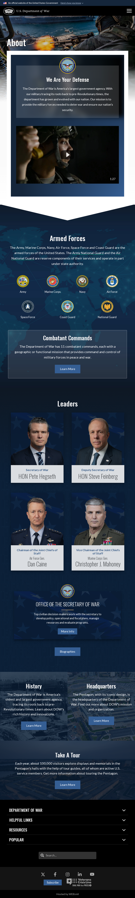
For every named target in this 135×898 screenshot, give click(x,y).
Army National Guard (88, 253)
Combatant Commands (67, 338)
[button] (129, 11)
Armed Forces (67, 238)
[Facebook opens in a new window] (55, 874)
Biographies (67, 651)
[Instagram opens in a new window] (67, 874)
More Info (67, 631)
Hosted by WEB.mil (67, 894)
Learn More (67, 369)
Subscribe (53, 882)
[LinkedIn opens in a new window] (80, 874)
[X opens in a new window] (43, 874)
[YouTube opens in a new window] (92, 874)
